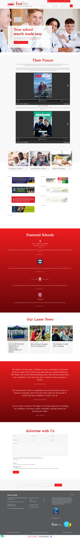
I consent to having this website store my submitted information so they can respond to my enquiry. (36, 468)
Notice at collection (32, 536)
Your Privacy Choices (44, 536)
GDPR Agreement (17, 467)
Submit (16, 472)
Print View (9, 508)
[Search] (71, 1)
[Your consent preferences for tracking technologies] (4, 536)
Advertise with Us (33, 501)
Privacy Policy (38, 532)
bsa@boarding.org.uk (11, 505)
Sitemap (33, 532)
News (31, 499)
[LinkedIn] (72, 494)
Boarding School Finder (33, 38)
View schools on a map (21, 42)
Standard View (15, 508)
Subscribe (58, 485)
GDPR (47, 532)
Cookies (43, 532)
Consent (15, 463)
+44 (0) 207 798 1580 (11, 504)
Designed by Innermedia (68, 532)
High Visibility (21, 508)
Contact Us (34, 506)
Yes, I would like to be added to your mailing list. (25, 464)
